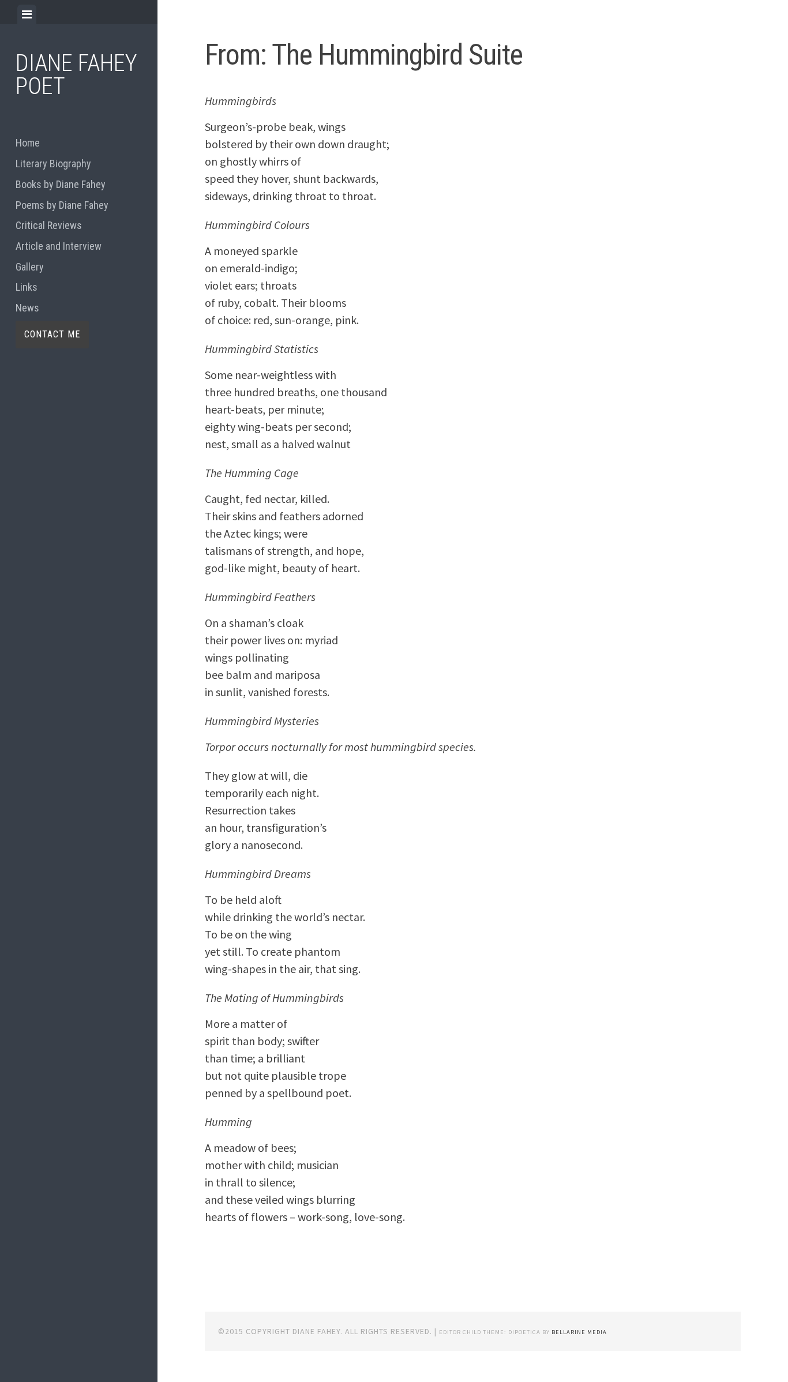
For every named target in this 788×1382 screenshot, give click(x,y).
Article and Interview (59, 246)
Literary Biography (53, 163)
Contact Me (52, 334)
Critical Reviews (49, 225)
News (27, 308)
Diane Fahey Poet (76, 75)
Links (26, 287)
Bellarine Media (579, 1332)
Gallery (30, 267)
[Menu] (26, 14)
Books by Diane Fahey (61, 184)
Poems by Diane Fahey (62, 205)
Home (28, 143)
